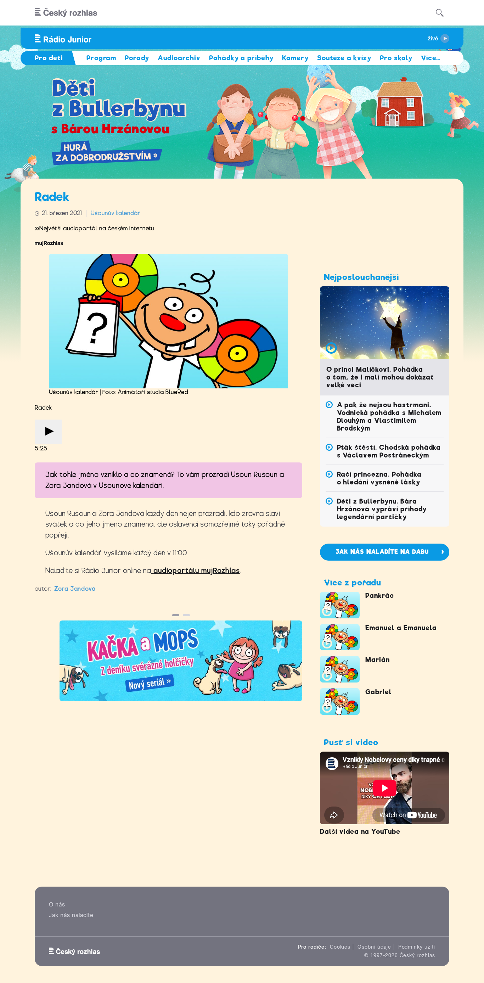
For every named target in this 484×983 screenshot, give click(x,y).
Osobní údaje (374, 947)
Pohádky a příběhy (241, 58)
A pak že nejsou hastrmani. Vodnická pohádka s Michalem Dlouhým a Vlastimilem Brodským (389, 416)
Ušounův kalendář (115, 213)
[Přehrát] (48, 432)
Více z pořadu (352, 582)
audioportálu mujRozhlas (196, 571)
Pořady (137, 58)
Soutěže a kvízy (344, 58)
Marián (377, 659)
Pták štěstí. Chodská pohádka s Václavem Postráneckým (389, 451)
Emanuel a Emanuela (401, 627)
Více (430, 58)
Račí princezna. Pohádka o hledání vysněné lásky (379, 478)
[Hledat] (439, 13)
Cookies (340, 947)
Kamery (295, 58)
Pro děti (49, 58)
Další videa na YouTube (360, 831)
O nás (57, 904)
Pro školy (396, 58)
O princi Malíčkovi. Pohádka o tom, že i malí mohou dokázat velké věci (380, 377)
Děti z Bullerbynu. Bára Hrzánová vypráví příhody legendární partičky (382, 509)
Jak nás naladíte (71, 915)
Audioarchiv (179, 58)
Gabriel (378, 692)
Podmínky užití (416, 947)
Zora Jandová (75, 588)
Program (101, 58)
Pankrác (379, 595)
